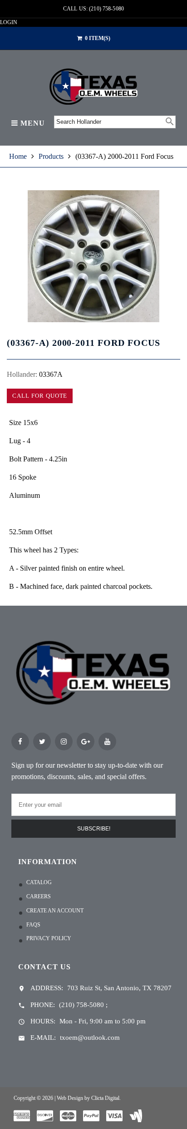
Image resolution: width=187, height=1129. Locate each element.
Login (8, 22)
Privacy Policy (48, 938)
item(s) (97, 38)
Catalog (39, 882)
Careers (38, 896)
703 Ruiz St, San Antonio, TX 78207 (119, 988)
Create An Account (55, 910)
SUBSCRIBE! (93, 828)
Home (18, 156)
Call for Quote (39, 395)
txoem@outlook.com (90, 1037)
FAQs (33, 924)
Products (51, 156)
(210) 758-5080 (81, 1004)
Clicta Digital (105, 1098)
